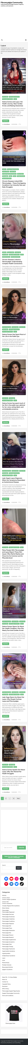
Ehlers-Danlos (20, 173)
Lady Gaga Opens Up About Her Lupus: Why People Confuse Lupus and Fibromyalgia (13, 699)
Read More (5, 121)
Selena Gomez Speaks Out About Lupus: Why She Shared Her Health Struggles (13, 771)
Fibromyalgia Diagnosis (8, 923)
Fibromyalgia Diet (6, 926)
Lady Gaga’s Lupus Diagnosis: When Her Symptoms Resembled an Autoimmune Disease (13, 480)
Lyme (14, 176)
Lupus (15, 99)
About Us (4, 979)
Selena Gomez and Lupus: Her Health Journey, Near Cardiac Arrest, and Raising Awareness (12, 104)
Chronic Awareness (6, 327)
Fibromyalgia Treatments (8, 949)
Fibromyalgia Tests (7, 944)
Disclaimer (5, 986)
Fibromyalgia (5, 96)
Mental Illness (5, 962)
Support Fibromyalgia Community (10, 993)
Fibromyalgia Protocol (7, 935)
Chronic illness (6, 171)
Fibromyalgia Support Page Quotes (11, 991)
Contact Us (5, 981)
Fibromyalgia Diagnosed (8, 912)
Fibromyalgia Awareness (14, 96)
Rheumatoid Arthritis (7, 178)
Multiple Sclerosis (20, 176)
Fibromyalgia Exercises (8, 914)
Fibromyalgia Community (12, 2)
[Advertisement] (14, 22)
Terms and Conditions (7, 995)
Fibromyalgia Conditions (14, 254)
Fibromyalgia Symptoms (14, 547)
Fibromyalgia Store (10, 1023)
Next (18, 798)
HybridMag (17, 1042)
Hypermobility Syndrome (8, 951)
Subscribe (21, 847)
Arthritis (4, 169)
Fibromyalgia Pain (6, 932)
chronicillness (7, 124)
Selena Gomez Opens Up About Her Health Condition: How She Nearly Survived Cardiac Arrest (13, 628)
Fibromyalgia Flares (7, 928)
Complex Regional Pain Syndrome (9, 173)
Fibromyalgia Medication (8, 930)
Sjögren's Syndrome (7, 969)
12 (13, 798)
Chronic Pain (12, 171)
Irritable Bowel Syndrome (8, 955)
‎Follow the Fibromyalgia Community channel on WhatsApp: (14, 857)
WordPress (9, 1042)
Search (4, 865)
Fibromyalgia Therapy (7, 946)
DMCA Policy (5, 988)
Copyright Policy (6, 984)
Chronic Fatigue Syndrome (13, 169)
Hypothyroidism (6, 953)
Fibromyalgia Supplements (9, 939)
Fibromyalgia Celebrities (7, 99)
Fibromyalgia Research (8, 937)
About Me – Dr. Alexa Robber (9, 977)
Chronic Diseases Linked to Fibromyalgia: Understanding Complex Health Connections (12, 261)
